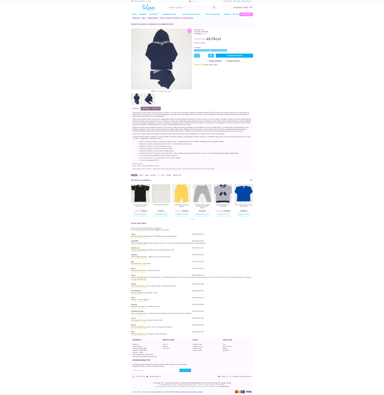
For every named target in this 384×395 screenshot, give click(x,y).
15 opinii (205, 64)
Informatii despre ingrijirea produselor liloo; (226, 153)
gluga (147, 175)
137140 (168, 392)
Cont (224, 344)
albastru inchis (177, 175)
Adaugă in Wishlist (215, 61)
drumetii (168, 175)
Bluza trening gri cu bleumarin (223, 205)
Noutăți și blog (197, 348)
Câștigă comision (198, 346)
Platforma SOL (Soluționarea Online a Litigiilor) (189, 392)
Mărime (198, 48)
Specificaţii (146, 108)
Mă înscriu (186, 370)
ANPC (173, 392)
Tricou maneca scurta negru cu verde (140, 205)
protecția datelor (224, 386)
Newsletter (226, 350)
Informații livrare (137, 346)
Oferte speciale (197, 350)
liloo (202, 30)
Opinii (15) (156, 108)
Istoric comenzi (227, 346)
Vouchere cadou (197, 344)
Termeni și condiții (138, 352)
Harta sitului (166, 348)
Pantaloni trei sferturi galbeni (182, 205)
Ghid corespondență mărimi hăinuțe (143, 354)
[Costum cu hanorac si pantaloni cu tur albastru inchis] (161, 58)
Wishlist (225, 348)
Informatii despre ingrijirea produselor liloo (145, 356)
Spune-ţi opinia (213, 64)
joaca (162, 175)
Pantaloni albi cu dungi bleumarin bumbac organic (202, 206)
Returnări (165, 346)
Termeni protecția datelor (140, 348)
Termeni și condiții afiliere (140, 350)
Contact (165, 344)
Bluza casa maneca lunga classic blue (243, 205)
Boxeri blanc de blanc (161, 204)
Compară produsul (233, 61)
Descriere (135, 108)
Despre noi (136, 344)
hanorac (141, 175)
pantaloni (153, 175)
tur (158, 175)
